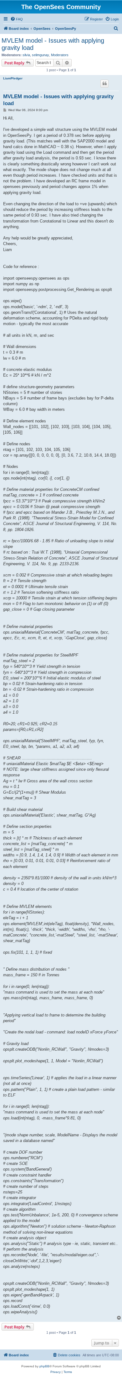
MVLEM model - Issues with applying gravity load (53, 44)
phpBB (44, 1366)
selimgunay (40, 55)
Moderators (60, 55)
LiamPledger (13, 78)
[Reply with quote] (104, 83)
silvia (26, 55)
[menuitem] (16, 19)
